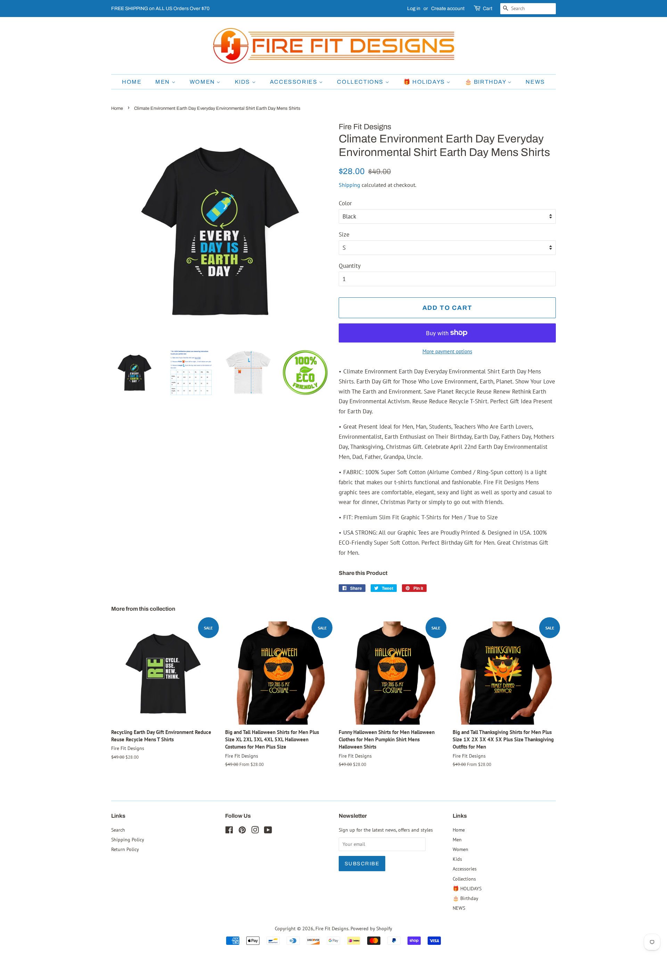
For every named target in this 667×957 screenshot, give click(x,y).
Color (345, 203)
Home (131, 82)
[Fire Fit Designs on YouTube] (268, 831)
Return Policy (125, 849)
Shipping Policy (127, 839)
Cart (487, 8)
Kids (243, 82)
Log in (413, 8)
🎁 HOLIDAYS (425, 82)
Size (344, 234)
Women (203, 82)
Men (163, 82)
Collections (361, 82)
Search (118, 829)
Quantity (350, 266)
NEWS (535, 82)
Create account (447, 8)
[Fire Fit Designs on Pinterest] (242, 831)
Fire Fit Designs (331, 928)
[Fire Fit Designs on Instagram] (255, 831)
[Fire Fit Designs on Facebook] (229, 831)
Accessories (294, 82)
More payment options (447, 351)
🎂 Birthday (486, 82)
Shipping (349, 184)
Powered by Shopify (371, 928)
